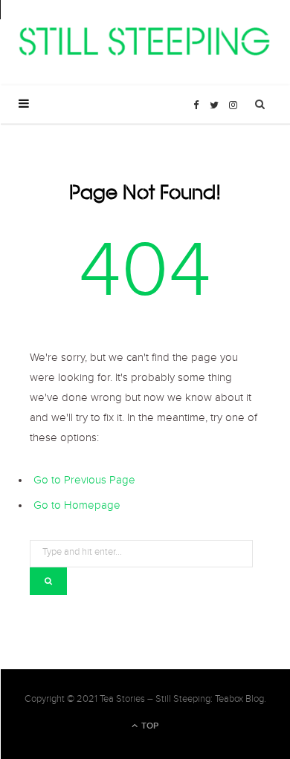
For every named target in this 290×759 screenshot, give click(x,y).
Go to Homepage (76, 507)
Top (148, 726)
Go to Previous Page (84, 482)
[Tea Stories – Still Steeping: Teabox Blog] (145, 42)
